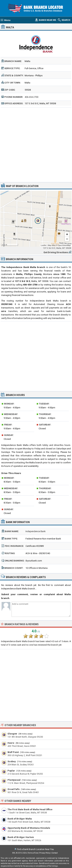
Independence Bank (36, 531)
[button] (36, 219)
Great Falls (14, 789)
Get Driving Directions (56, 252)
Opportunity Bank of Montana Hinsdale (29, 828)
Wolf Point (13, 752)
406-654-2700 (31, 97)
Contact (55, 853)
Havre (11, 743)
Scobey (12, 761)
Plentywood (14, 780)
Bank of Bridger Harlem (21, 837)
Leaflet (43, 245)
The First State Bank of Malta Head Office (30, 809)
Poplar (11, 770)
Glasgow (12, 733)
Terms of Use (33, 853)
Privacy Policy (44, 853)
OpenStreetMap (64, 245)
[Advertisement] (36, 144)
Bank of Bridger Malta (20, 818)
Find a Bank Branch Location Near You (35, 849)
